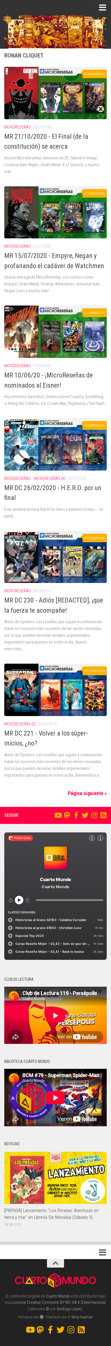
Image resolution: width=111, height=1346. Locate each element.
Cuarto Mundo (58, 1296)
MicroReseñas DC (50, 478)
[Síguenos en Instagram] (94, 815)
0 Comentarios (95, 74)
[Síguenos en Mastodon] (66, 815)
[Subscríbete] (103, 815)
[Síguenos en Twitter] (85, 815)
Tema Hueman (82, 1317)
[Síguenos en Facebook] (76, 815)
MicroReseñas (17, 127)
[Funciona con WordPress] (42, 1317)
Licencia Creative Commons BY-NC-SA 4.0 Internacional (58, 1302)
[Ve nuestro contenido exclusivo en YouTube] (57, 815)
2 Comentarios (95, 313)
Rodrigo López (69, 1308)
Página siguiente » (87, 793)
